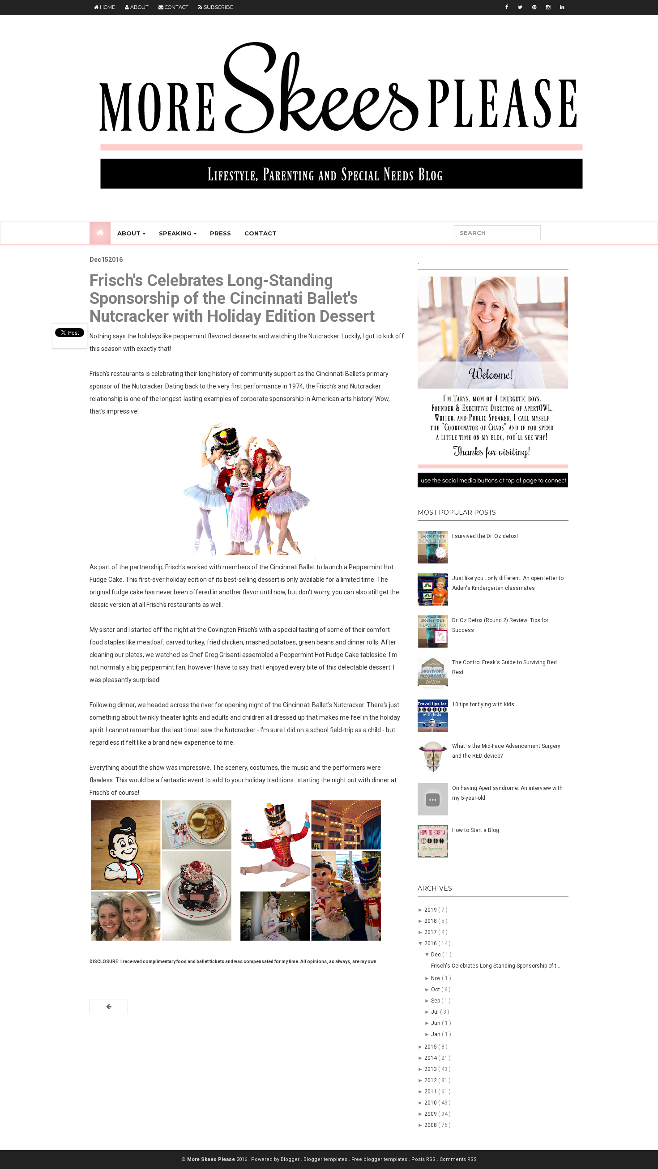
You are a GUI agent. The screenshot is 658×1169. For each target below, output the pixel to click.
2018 (431, 921)
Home (106, 7)
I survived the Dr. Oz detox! (485, 536)
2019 (431, 910)
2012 (431, 1080)
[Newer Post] (109, 1006)
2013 (431, 1069)
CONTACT (260, 233)
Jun (436, 1023)
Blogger (291, 1159)
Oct (436, 989)
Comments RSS (458, 1159)
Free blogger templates (380, 1159)
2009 (431, 1114)
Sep (436, 1001)
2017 (431, 932)
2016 (431, 943)
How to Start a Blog (475, 830)
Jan (436, 1034)
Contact (175, 7)
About (139, 7)
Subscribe (217, 7)
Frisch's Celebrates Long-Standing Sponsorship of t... (495, 966)
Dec (436, 954)
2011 (431, 1091)
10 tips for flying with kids (483, 704)
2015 (431, 1047)
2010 (431, 1103)
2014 (431, 1058)
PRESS (220, 233)
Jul (435, 1012)
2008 (431, 1125)
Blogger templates (326, 1159)
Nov (436, 978)
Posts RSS (424, 1159)
